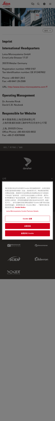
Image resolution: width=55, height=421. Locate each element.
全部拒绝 (27, 226)
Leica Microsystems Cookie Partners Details (22, 211)
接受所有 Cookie (27, 233)
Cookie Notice (20, 207)
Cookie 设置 (27, 219)
